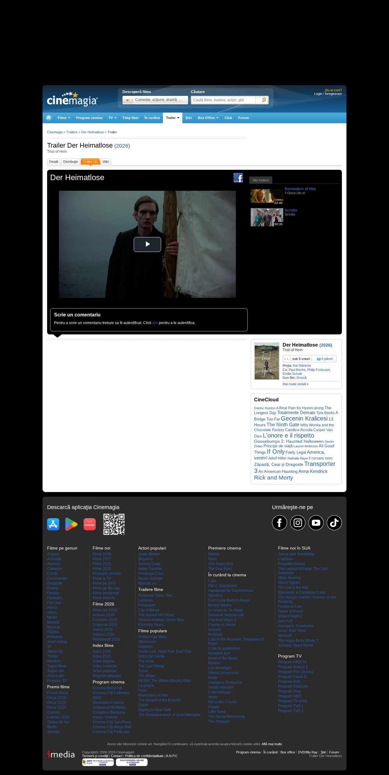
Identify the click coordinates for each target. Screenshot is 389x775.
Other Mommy (289, 578)
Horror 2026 (103, 629)
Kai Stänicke (302, 365)
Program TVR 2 (291, 711)
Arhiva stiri (55, 676)
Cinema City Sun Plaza (112, 722)
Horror (52, 608)
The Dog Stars (220, 569)
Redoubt (215, 634)
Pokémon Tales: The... (156, 595)
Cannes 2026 (58, 717)
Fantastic (54, 598)
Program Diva (289, 691)
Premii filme (58, 686)
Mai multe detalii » (295, 384)
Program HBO (289, 696)
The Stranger (219, 721)
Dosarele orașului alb (226, 615)
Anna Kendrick (313, 471)
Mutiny (213, 554)
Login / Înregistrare (328, 94)
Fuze (142, 690)
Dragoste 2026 (105, 625)
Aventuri (54, 564)
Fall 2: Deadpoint (222, 586)
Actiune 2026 (104, 615)
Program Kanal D (292, 677)
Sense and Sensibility (296, 554)
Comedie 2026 (105, 620)
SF (49, 646)
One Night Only (220, 564)
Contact (116, 756)
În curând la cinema (227, 574)
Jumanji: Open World (295, 645)
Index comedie (105, 666)
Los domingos (220, 668)
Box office (288, 752)
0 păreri (327, 359)
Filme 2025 (102, 569)
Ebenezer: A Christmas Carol (301, 592)
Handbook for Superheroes (230, 590)
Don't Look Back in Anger (229, 600)
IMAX (97, 698)
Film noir (54, 603)
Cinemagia (55, 132)
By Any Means (220, 605)
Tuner (143, 671)
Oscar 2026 (56, 698)
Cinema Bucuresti (107, 688)
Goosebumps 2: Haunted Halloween (289, 441)
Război (53, 632)
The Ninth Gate (283, 424)
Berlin (52, 727)
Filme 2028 (102, 554)
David (143, 705)
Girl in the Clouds (222, 702)
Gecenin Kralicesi (304, 418)
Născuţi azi (147, 583)
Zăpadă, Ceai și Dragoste (278, 464)
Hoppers (145, 646)
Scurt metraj (57, 642)
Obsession (147, 642)
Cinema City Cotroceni (111, 693)
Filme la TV (102, 578)
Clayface (285, 559)
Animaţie (54, 559)
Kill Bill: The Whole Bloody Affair (164, 681)
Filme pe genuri (62, 548)
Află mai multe (272, 744)
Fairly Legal (296, 452)
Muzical (53, 627)
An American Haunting (278, 471)
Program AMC (289, 681)
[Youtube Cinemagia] (316, 522)
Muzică (53, 622)
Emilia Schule (292, 373)
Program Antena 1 (293, 667)
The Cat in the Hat (293, 587)
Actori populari (105, 671)
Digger (213, 707)
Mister (52, 617)
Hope (212, 678)
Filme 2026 (102, 564)
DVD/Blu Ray (308, 752)
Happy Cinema (105, 717)
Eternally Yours (150, 625)
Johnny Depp (149, 564)
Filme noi (101, 548)
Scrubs (291, 210)
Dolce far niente (151, 656)
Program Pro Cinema (295, 672)
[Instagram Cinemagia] (297, 522)
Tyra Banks (325, 413)
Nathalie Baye (297, 458)
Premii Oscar (57, 693)
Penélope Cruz (150, 573)
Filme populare (152, 630)
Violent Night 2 (290, 616)
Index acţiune (104, 661)
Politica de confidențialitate (144, 756)
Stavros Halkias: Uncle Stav (161, 620)
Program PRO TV (292, 662)
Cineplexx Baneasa (109, 712)
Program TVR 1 (291, 706)
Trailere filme (150, 589)
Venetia (53, 732)
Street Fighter (289, 583)
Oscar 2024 (56, 707)
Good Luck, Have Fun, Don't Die (164, 651)
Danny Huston (264, 408)
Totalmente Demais (296, 412)
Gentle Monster (220, 687)
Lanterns (145, 600)
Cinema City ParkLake (111, 732)
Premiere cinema (107, 573)
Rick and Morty (273, 477)
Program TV (57, 681)
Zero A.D (285, 621)
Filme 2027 (102, 559)
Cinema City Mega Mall (112, 727)
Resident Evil (219, 653)
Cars (212, 581)
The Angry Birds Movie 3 (298, 640)
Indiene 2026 (104, 634)
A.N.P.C (171, 756)
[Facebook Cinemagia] (279, 522)
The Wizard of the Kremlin (159, 700)
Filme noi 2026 (105, 610)
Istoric (52, 612)
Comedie (54, 569)
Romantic (55, 637)
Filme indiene (104, 598)
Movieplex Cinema (108, 702)
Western (54, 661)
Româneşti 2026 (106, 639)
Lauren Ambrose (306, 446)
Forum (243, 118)
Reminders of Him (300, 189)
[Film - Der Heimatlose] (267, 379)
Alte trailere (261, 180)
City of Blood (148, 610)
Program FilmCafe (293, 686)
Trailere (71, 132)
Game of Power (291, 611)
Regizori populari (107, 676)
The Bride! (146, 676)
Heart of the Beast (223, 658)
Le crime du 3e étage (225, 610)
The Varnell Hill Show (156, 615)
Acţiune (53, 554)
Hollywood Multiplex (109, 707)
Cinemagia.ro (72, 98)
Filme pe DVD (104, 583)
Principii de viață (278, 446)
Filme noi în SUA (294, 548)
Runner (214, 663)
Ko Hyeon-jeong (310, 408)
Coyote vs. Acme (222, 625)
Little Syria (216, 712)
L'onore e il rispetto (288, 435)
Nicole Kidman (150, 578)
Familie (53, 593)
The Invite (146, 661)
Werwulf (284, 636)
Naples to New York (154, 710)
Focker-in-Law (290, 606)
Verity (212, 697)
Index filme (103, 645)
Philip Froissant (318, 370)
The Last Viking (151, 666)
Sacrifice (215, 595)
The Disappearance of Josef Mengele (169, 715)
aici (155, 323)
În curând (152, 118)
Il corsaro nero (320, 458)
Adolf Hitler (277, 458)
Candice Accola (298, 430)
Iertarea (214, 629)
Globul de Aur (58, 722)
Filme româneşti (106, 593)
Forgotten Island (291, 564)
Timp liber (130, 118)
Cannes (53, 712)
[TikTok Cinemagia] (334, 522)
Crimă (52, 573)
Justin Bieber (149, 554)
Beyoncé (145, 559)
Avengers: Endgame (225, 682)
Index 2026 (102, 651)
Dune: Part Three (292, 631)
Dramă (302, 377)
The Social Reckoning (226, 716)
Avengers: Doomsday (296, 626)
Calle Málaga (219, 692)
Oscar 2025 (56, 702)
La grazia (146, 685)
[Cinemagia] (49, 118)
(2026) (122, 146)
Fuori (212, 559)
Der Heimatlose (90, 145)
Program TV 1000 (292, 701)
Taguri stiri (55, 671)
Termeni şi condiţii (95, 756)
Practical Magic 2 (222, 620)
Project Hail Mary (152, 637)
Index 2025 (102, 656)
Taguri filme (56, 666)
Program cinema (89, 118)
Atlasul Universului (223, 673)
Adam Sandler (150, 569)
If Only (276, 451)
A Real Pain (286, 408)
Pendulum (146, 605)
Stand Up (55, 651)
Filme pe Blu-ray (106, 588)
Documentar (57, 578)
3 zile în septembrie (224, 648)
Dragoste (54, 583)
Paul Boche (297, 370)
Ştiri (188, 118)
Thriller (53, 656)
